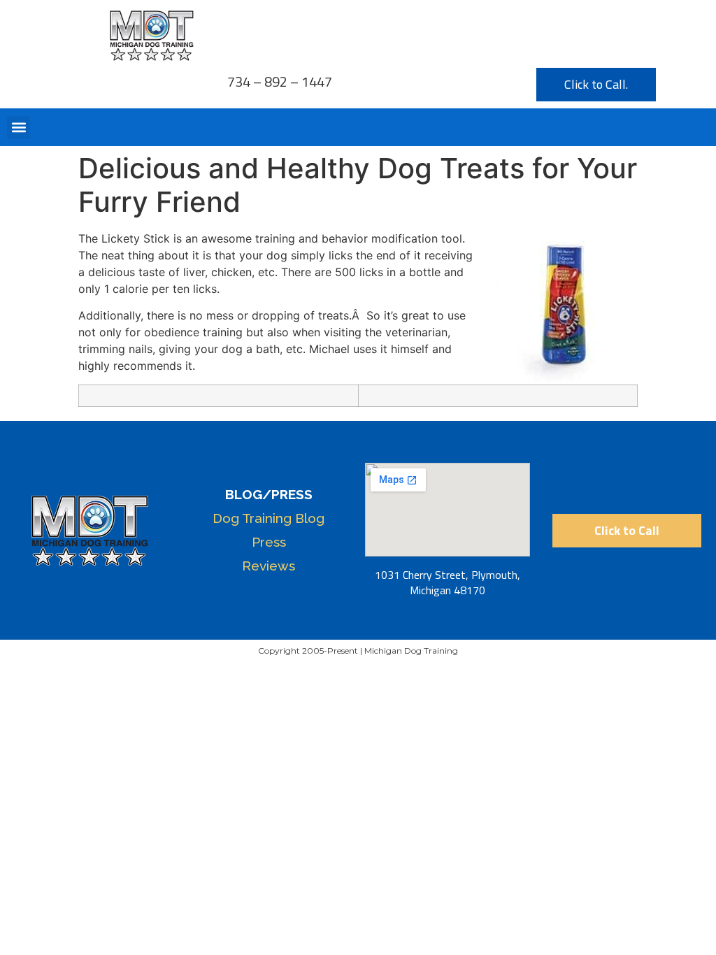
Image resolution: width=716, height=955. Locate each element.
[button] (18, 127)
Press (269, 542)
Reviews (268, 565)
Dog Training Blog (268, 518)
